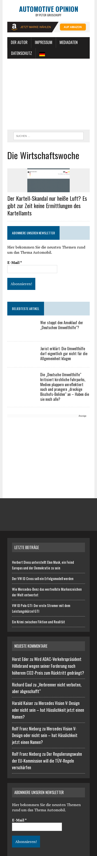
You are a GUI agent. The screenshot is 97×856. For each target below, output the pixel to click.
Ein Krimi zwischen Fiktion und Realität (38, 621)
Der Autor (19, 42)
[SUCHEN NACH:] (48, 135)
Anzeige (82, 416)
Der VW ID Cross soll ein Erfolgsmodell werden (42, 578)
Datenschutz (21, 53)
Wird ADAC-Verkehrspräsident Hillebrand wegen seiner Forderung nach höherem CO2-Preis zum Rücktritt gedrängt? (48, 666)
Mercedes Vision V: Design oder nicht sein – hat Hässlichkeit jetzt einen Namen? (48, 710)
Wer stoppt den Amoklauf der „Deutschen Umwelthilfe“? (61, 325)
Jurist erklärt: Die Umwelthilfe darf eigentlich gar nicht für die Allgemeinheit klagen (63, 353)
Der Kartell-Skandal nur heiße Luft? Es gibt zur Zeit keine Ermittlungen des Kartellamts (47, 205)
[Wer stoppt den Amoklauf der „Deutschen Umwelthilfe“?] (21, 332)
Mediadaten (69, 42)
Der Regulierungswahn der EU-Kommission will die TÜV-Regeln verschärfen (47, 761)
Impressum (43, 42)
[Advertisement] (48, 94)
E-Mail (14, 262)
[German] (42, 53)
